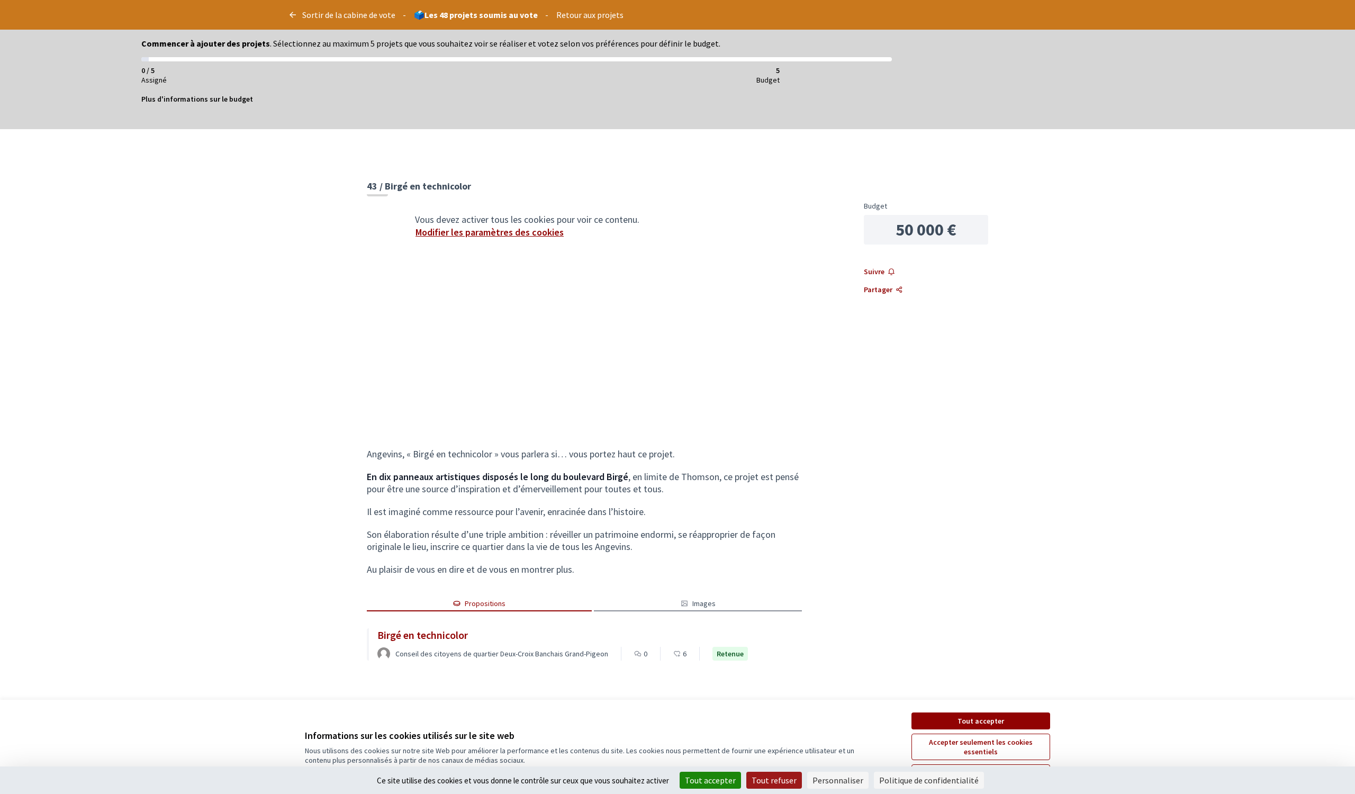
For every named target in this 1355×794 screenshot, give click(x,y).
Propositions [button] (485, 603)
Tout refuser (774, 780)
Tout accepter (980, 721)
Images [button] (704, 603)
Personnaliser (837, 780)
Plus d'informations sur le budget (197, 99)
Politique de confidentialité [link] (929, 780)
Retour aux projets (590, 15)
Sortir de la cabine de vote (348, 15)
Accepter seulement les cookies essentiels (981, 746)
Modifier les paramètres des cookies (489, 232)
